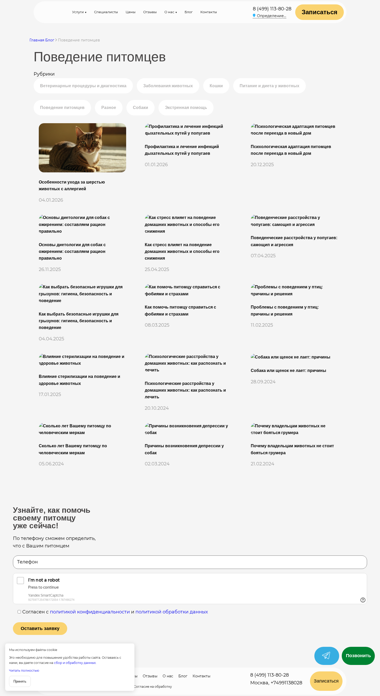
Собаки (140, 107)
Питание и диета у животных (269, 86)
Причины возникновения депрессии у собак (184, 449)
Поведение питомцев (62, 107)
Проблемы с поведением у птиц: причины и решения (285, 310)
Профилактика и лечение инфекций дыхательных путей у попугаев (182, 150)
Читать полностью (24, 670)
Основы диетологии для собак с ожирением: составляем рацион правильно (72, 252)
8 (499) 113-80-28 (272, 9)
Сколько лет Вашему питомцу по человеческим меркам (73, 449)
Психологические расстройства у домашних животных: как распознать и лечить (185, 390)
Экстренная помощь (186, 107)
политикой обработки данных (171, 612)
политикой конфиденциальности (90, 612)
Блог (189, 12)
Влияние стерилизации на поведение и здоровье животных (79, 379)
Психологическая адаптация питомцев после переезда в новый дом (291, 150)
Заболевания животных (168, 86)
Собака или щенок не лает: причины (288, 370)
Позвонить (358, 655)
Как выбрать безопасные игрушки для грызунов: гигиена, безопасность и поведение (78, 321)
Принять (19, 681)
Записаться (319, 12)
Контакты (208, 12)
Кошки (216, 86)
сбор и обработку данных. (75, 663)
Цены (130, 12)
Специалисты (106, 12)
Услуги (78, 12)
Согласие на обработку (153, 686)
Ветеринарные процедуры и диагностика (83, 86)
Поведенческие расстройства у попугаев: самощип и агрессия (294, 241)
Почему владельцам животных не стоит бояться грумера (292, 449)
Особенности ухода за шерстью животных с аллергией (72, 185)
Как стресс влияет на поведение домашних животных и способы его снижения (182, 252)
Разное (108, 107)
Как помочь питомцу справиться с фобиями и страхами (180, 310)
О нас (169, 12)
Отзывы (150, 12)
